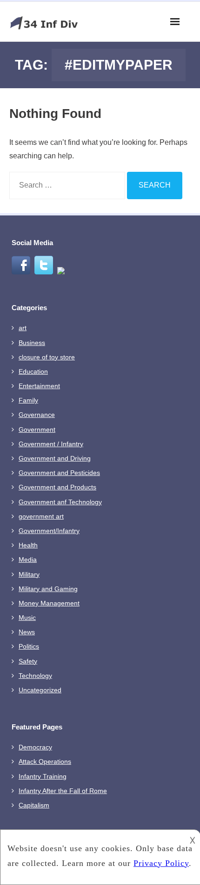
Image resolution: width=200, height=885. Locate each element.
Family (28, 400)
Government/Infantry (49, 530)
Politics (29, 646)
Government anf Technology (60, 502)
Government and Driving (55, 458)
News (27, 632)
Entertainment (39, 386)
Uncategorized (40, 690)
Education (33, 371)
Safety (28, 661)
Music (27, 617)
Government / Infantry (51, 444)
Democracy (35, 747)
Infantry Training (43, 776)
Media (28, 559)
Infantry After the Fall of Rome (63, 790)
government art (41, 516)
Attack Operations (45, 761)
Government (37, 429)
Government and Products (57, 487)
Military (29, 574)
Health (28, 545)
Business (32, 342)
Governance (37, 414)
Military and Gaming (48, 588)
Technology (35, 675)
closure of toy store (47, 357)
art (23, 328)
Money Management (49, 603)
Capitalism (34, 805)
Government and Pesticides (59, 472)
